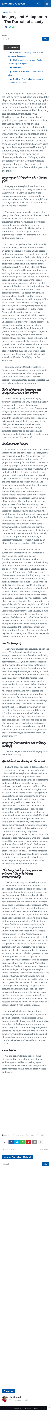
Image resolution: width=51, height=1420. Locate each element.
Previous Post (9, 1149)
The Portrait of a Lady (35, 1135)
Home (4, 12)
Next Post (44, 1149)
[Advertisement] (25, 1105)
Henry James (13, 12)
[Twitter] (9, 27)
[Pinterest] (28, 1142)
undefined (17, 67)
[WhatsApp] (13, 27)
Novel (22, 1135)
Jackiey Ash (15, 1397)
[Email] (34, 1142)
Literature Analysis (14, 3)
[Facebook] (6, 27)
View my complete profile (19, 1400)
